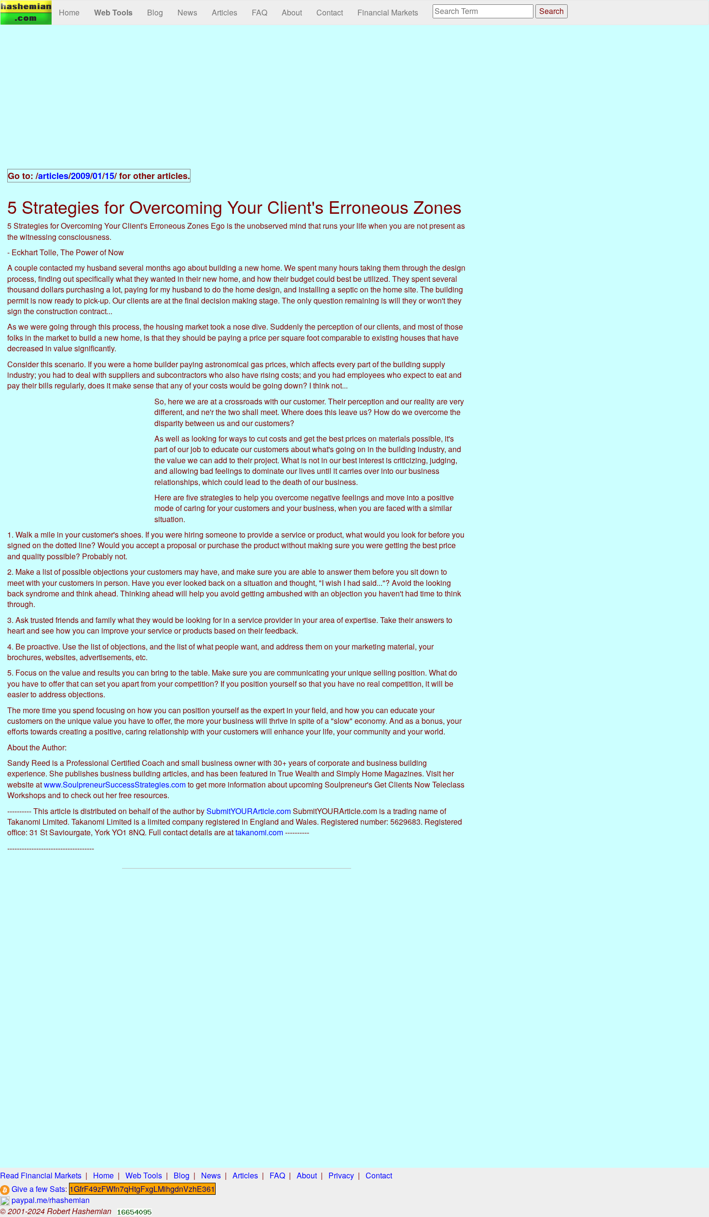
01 (97, 175)
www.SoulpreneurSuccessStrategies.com (115, 784)
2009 (80, 175)
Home (69, 12)
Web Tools (113, 12)
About (292, 12)
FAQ (259, 12)
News (187, 12)
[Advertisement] (236, 102)
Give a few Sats (37, 1188)
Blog (155, 12)
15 (109, 175)
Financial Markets (387, 12)
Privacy (341, 1175)
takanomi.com (259, 832)
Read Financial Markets (41, 1175)
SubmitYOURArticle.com (248, 810)
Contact (329, 12)
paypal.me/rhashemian (50, 1199)
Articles (224, 12)
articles (53, 175)
